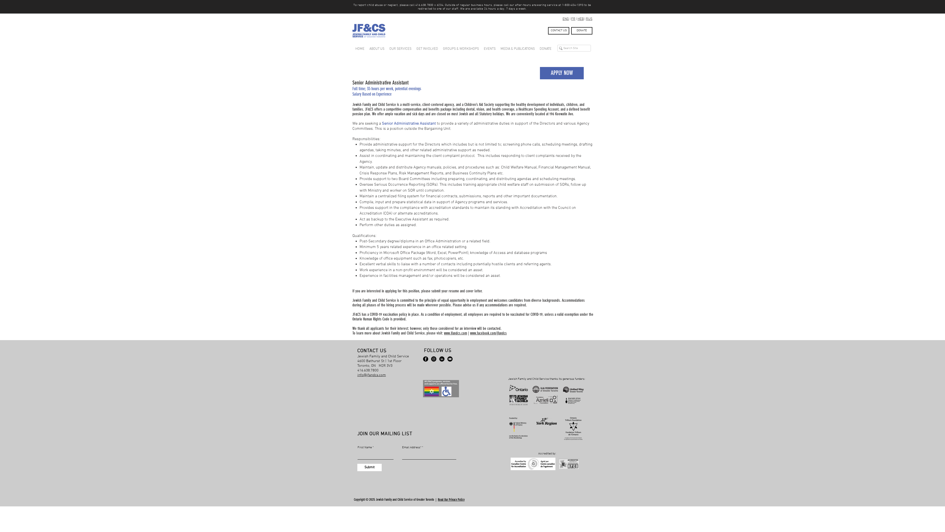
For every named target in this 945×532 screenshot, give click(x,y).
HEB (581, 19)
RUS (589, 19)
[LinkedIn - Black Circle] (441, 359)
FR (573, 19)
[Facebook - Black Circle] (425, 359)
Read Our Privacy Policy (451, 500)
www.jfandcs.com (455, 333)
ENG (566, 19)
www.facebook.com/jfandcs (488, 333)
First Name (365, 447)
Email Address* (411, 447)
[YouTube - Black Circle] (450, 359)
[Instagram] (433, 359)
